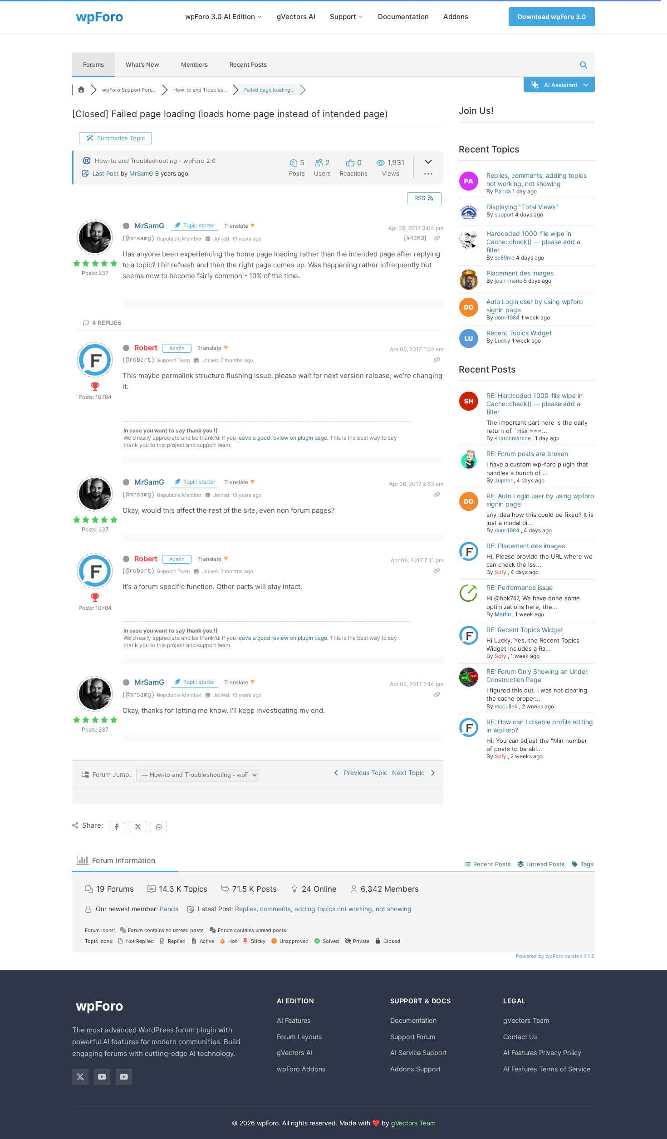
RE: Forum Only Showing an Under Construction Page (537, 675)
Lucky (502, 340)
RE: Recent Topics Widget (524, 629)
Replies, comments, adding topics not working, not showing (536, 179)
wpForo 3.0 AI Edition (220, 16)
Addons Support (415, 1069)
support (504, 214)
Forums (93, 64)
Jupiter (503, 480)
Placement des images (520, 273)
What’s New (142, 64)
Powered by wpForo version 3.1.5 (554, 956)
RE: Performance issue (519, 587)
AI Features (294, 1020)
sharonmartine (513, 438)
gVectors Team (526, 1020)
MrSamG (141, 173)
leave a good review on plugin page (282, 437)
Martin (503, 614)
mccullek (506, 706)
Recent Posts (248, 64)
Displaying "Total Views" (522, 207)
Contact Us (520, 1037)
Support (343, 16)
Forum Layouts (299, 1037)
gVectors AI (296, 16)
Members (194, 64)
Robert (145, 347)
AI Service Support (418, 1052)
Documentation (403, 16)
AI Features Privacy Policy (542, 1052)
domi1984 (507, 317)
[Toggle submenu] (259, 17)
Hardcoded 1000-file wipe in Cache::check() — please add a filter (533, 242)
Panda (503, 191)
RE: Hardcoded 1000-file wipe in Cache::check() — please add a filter (534, 404)
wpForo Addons (301, 1069)
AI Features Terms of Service (546, 1069)
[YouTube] (102, 1077)
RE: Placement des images (525, 546)
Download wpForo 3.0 (552, 16)
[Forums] (81, 90)
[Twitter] (80, 1077)
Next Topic (410, 772)
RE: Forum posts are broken (527, 453)
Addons (455, 16)
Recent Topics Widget (519, 333)
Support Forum (413, 1037)
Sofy (500, 572)
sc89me (505, 257)
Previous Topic (363, 772)
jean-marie (508, 280)
